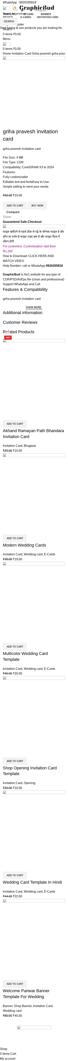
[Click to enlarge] (9, 121)
